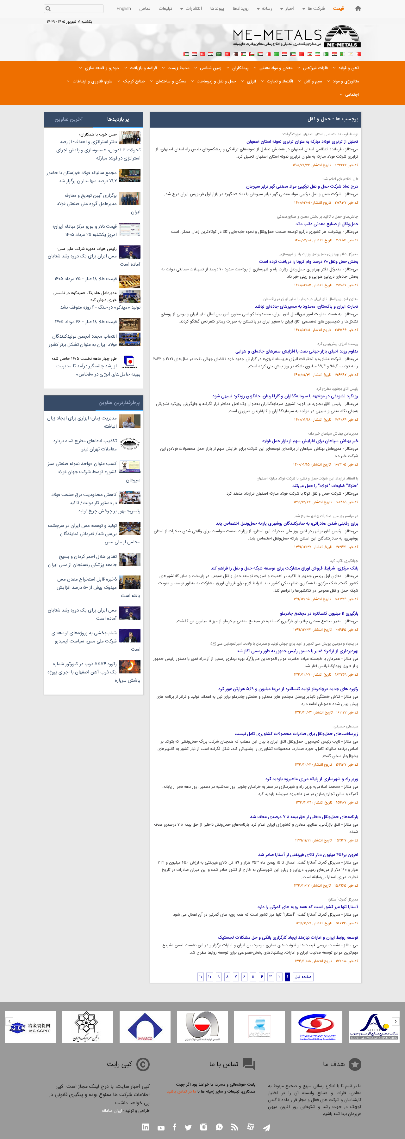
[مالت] (268, 53)
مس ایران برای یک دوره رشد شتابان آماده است (94, 260)
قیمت (338, 9)
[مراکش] (301, 53)
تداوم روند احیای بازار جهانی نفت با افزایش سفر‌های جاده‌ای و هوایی (296, 351)
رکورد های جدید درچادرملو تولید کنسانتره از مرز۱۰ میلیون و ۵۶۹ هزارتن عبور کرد (288, 689)
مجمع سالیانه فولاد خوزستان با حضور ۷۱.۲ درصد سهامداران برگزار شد (82, 177)
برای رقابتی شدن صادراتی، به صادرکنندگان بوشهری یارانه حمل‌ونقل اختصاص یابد (287, 523)
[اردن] (243, 53)
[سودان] (260, 53)
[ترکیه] (202, 53)
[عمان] (251, 53)
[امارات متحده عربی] (186, 53)
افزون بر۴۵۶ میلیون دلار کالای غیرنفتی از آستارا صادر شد (308, 855)
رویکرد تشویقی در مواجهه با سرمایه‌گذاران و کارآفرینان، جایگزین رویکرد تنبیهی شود (285, 396)
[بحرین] (358, 53)
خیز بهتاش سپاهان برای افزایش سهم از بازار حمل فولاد (310, 441)
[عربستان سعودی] (218, 53)
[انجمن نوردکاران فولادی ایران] (316, 1027)
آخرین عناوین (69, 119)
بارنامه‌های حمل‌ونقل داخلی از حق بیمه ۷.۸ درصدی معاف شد (304, 817)
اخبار (289, 9)
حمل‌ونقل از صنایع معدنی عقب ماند (327, 224)
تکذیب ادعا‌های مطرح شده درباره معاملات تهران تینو (85, 445)
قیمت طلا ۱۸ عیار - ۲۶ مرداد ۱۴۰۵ (86, 322)
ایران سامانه (112, 1110)
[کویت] (293, 53)
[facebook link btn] (174, 1128)
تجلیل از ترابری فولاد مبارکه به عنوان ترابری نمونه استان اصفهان (302, 142)
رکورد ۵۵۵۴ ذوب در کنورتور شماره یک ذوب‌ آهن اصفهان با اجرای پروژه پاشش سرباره (93, 672)
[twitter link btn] (188, 1128)
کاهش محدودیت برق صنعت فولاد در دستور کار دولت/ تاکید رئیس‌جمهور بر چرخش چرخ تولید (95, 503)
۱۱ (200, 976)
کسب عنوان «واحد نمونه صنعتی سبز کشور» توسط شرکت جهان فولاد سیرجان (94, 472)
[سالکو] (374, 1027)
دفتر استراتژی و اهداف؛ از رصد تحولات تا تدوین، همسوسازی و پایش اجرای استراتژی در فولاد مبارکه (98, 150)
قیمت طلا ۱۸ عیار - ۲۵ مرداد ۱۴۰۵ (86, 279)
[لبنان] (309, 53)
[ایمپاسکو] (145, 1027)
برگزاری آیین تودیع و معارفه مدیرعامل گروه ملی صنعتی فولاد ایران (98, 204)
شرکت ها (316, 9)
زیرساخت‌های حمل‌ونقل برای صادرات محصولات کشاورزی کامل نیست (296, 734)
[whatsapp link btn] (219, 1128)
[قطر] (235, 53)
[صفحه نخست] (358, 8)
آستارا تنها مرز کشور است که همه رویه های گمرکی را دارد (308, 907)
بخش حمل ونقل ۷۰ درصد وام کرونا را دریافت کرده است (308, 262)
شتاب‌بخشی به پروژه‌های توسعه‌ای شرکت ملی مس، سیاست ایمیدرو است (96, 641)
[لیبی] (276, 53)
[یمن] (194, 53)
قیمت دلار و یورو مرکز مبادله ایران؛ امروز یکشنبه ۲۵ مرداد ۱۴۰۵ (85, 231)
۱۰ (209, 976)
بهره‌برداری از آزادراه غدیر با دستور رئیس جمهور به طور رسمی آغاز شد (297, 651)
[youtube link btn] (161, 1129)
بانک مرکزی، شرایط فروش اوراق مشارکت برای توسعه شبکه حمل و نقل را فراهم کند (284, 568)
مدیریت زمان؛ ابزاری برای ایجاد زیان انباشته (82, 422)
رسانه (267, 9)
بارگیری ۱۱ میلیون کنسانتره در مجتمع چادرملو (319, 614)
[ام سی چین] (30, 1027)
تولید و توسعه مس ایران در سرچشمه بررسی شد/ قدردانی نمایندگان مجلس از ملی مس (93, 534)
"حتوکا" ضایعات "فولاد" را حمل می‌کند (325, 486)
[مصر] (334, 53)
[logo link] (297, 40)
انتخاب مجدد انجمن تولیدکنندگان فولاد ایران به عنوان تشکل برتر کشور (83, 341)
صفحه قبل (303, 976)
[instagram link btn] (203, 1128)
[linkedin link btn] (145, 1128)
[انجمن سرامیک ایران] (87, 1027)
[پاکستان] (325, 53)
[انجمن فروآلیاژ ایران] (259, 1027)
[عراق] (284, 53)
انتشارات (193, 9)
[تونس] (227, 53)
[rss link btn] (234, 1128)
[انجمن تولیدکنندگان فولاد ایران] (202, 1027)
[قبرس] (350, 53)
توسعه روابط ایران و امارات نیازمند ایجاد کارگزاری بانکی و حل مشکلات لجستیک (288, 938)
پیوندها (217, 9)
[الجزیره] (342, 53)
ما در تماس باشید (181, 1091)
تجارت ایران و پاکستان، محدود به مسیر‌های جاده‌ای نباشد (306, 306)
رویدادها (241, 9)
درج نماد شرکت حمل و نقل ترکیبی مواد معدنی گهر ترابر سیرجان (302, 186)
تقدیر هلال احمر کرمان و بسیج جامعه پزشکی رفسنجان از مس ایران (82, 561)
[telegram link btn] (266, 1128)
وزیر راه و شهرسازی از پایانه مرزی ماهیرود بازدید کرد (311, 779)
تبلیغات (165, 9)
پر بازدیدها (118, 119)
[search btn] (48, 9)
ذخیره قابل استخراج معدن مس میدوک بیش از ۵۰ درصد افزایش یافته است (98, 588)
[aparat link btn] (250, 1127)
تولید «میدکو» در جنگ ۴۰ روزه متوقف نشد (100, 307)
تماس (144, 9)
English (124, 8)
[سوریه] (210, 53)
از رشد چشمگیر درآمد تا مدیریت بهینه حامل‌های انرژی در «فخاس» (98, 370)
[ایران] (317, 53)
